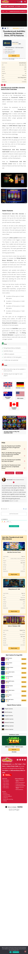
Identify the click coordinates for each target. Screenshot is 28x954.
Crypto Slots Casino (9, 690)
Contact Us (5, 797)
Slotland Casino (9, 685)
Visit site (14, 55)
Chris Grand (9, 479)
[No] (26, 950)
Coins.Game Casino (9, 672)
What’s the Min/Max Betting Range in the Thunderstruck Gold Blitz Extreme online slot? (11, 454)
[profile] (21, 2)
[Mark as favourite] (5, 28)
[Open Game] (7, 28)
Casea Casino (15, 42)
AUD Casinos (6, 783)
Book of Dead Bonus (20, 782)
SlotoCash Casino (9, 699)
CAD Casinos (6, 787)
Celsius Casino (8, 662)
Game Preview (11, 6)
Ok (10, 952)
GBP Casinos (6, 786)
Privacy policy (16, 952)
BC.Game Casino (9, 667)
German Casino (20, 388)
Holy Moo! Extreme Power (14, 552)
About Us (5, 793)
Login (25, 508)
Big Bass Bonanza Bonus (20, 788)
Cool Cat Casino (9, 676)
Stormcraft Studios (22, 62)
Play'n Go (23, 556)
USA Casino (20, 398)
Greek (24, 562)
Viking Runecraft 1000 (14, 589)
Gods (19, 77)
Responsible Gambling (8, 799)
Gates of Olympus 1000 (14, 626)
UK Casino (8, 388)
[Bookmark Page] (2, 28)
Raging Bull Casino (9, 681)
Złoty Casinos (6, 784)
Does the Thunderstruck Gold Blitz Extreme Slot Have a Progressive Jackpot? (11, 447)
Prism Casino (8, 695)
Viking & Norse (23, 77)
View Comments (14, 526)
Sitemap (5, 800)
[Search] (17, 2)
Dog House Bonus (20, 784)
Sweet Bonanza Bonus (20, 785)
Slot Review (4, 6)
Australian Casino (8, 397)
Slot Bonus (18, 6)
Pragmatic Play (22, 630)
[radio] (13, 28)
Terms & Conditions (7, 796)
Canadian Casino (14, 408)
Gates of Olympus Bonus (20, 780)
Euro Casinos (6, 780)
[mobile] (25, 2)
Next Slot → (19, 473)
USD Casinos (6, 781)
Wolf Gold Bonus (19, 789)
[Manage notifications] (25, 951)
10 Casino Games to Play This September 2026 (11, 432)
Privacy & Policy (6, 794)
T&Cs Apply (14, 751)
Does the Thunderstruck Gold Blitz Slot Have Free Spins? (11, 460)
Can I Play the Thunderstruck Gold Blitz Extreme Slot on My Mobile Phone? (11, 466)
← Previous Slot (9, 473)
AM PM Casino (8, 658)
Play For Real (14, 574)
